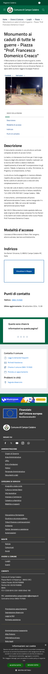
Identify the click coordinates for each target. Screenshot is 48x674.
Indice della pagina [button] (14, 113)
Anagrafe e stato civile (13, 486)
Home (5, 19)
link (24, 660)
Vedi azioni (19, 75)
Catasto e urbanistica (13, 500)
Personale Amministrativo (15, 471)
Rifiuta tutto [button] (33, 665)
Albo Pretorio (10, 634)
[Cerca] (43, 10)
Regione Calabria (9, 2)
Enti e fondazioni (11, 464)
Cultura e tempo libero (13, 489)
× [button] (45, 645)
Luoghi (29, 19)
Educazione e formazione (14, 515)
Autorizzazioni (10, 532)
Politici (7, 468)
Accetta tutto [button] (15, 665)
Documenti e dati (11, 475)
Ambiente (9, 525)
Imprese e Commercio (13, 496)
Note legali (9, 641)
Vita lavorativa (10, 493)
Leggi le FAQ (10, 616)
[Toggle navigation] (4, 9)
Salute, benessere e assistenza (16, 529)
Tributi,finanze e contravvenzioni (17, 522)
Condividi (8, 75)
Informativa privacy (12, 637)
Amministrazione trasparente (16, 630)
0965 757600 (17, 300)
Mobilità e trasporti (12, 504)
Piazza (37, 19)
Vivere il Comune (17, 19)
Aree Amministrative (13, 457)
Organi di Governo (12, 453)
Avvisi (7, 551)
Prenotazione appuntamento (16, 608)
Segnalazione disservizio (14, 612)
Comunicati (9, 547)
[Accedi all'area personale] (39, 2)
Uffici (7, 460)
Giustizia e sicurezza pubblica (16, 518)
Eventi (7, 564)
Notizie (7, 543)
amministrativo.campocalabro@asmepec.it (21, 595)
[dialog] (24, 658)
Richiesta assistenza (13, 619)
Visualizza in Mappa (24, 271)
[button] (24, 670)
